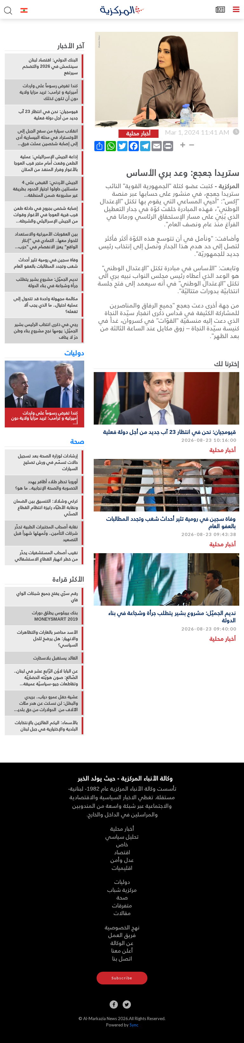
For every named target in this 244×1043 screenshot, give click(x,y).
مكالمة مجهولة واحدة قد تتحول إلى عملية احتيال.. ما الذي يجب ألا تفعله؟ (46, 304)
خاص (122, 843)
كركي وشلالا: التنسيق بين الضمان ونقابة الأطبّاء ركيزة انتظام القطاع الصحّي (46, 507)
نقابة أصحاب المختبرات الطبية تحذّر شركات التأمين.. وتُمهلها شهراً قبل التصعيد (46, 533)
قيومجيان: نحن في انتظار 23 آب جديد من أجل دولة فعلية (169, 431)
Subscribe (122, 978)
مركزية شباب (122, 889)
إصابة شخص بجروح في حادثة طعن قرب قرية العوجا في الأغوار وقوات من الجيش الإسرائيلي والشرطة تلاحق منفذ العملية (46, 214)
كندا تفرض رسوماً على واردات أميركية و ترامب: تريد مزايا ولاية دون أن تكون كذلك (49, 92)
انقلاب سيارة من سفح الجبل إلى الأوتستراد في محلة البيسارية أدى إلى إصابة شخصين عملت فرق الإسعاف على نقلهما (47, 137)
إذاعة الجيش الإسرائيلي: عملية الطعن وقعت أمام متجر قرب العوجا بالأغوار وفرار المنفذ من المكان (46, 163)
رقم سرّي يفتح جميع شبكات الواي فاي (47, 596)
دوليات (74, 352)
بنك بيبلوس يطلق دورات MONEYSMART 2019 (55, 616)
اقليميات (122, 867)
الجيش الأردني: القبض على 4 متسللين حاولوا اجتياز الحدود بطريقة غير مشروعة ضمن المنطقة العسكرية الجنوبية (45, 188)
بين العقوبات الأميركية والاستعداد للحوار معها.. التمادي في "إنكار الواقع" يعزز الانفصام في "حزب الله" (46, 240)
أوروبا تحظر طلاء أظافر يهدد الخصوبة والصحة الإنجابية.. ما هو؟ (46, 484)
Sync (134, 1024)
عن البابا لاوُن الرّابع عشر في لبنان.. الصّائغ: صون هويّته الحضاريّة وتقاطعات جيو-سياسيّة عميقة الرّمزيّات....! (46, 677)
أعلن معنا (122, 950)
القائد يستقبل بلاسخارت (55, 658)
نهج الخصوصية (122, 927)
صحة (77, 441)
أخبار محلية (223, 449)
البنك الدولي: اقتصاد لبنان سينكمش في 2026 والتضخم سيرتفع (50, 66)
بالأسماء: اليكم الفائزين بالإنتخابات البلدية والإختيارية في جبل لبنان (46, 725)
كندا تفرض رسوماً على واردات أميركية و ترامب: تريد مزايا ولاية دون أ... (44, 417)
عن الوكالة (122, 942)
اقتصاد (122, 851)
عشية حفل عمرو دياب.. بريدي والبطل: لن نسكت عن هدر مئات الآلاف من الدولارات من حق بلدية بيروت (47, 703)
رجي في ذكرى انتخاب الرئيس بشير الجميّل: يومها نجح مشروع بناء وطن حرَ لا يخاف (46, 330)
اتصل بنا (122, 958)
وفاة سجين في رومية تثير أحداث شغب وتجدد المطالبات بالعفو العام (171, 522)
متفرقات (122, 905)
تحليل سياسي (122, 836)
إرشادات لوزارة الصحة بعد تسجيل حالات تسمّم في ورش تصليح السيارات (48, 462)
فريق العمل (122, 934)
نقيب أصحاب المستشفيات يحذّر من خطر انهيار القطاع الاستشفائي (46, 555)
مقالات (122, 912)
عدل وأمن (122, 859)
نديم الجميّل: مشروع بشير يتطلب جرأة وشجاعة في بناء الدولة (172, 616)
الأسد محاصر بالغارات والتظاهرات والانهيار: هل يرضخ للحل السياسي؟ (47, 638)
